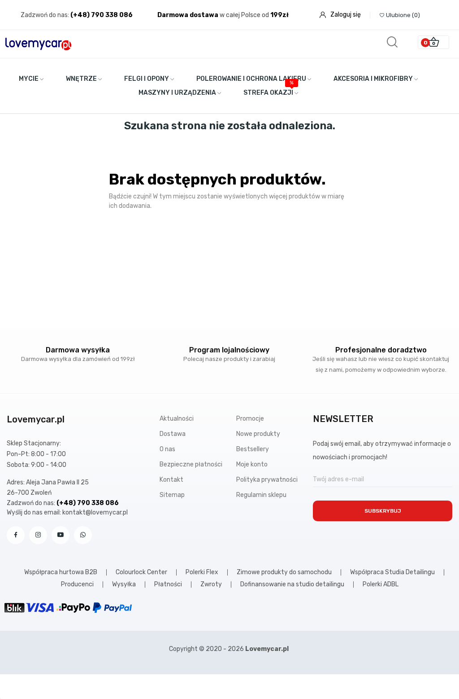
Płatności (168, 584)
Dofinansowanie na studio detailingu (292, 584)
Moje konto (252, 464)
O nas (167, 449)
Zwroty (211, 584)
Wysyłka (124, 584)
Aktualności (177, 418)
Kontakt (171, 480)
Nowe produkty (258, 434)
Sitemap (172, 495)
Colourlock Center (141, 572)
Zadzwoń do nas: (45, 15)
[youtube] (60, 535)
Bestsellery (252, 449)
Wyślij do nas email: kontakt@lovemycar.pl (67, 512)
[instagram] (38, 535)
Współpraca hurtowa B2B (60, 572)
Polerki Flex (202, 572)
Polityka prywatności (267, 480)
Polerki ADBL (380, 584)
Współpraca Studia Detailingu (392, 572)
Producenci (77, 584)
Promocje (250, 418)
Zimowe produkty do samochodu (284, 572)
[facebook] (16, 535)
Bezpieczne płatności (191, 464)
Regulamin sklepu (261, 495)
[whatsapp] (83, 535)
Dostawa (173, 434)
